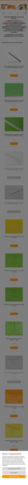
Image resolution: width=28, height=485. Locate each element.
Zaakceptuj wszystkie (14, 476)
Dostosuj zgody (14, 472)
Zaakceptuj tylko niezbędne (14, 468)
